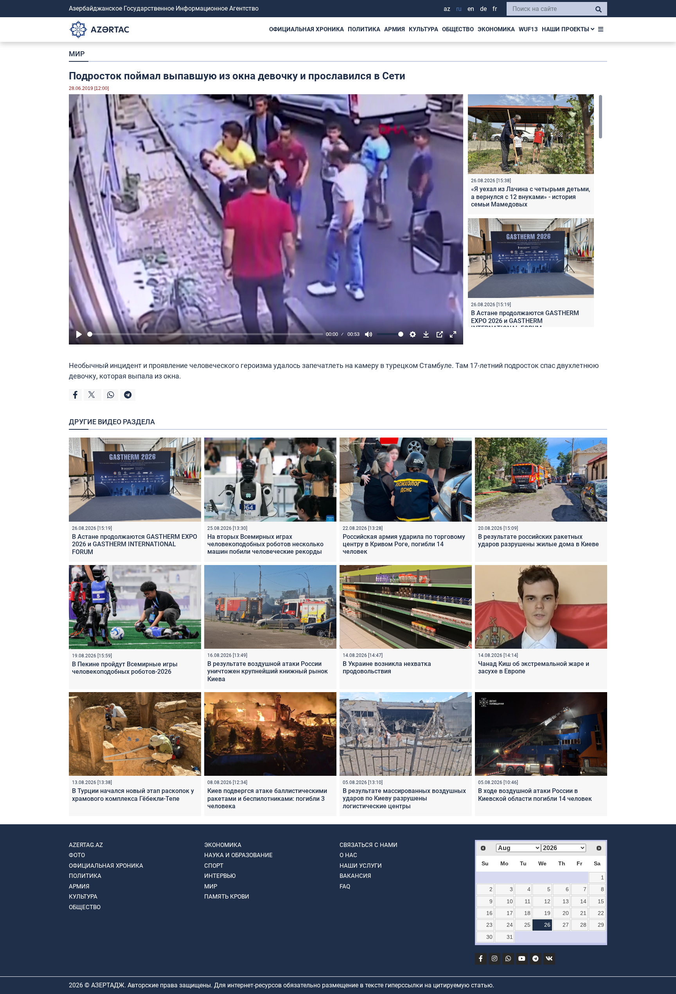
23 (489, 925)
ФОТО (77, 855)
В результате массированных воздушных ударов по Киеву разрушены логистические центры (404, 798)
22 (601, 913)
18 (527, 913)
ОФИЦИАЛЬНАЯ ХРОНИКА (306, 29)
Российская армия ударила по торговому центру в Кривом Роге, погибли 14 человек (404, 544)
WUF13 (528, 29)
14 (583, 901)
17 (510, 913)
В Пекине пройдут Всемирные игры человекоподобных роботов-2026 (125, 667)
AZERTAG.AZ (86, 845)
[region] (535, 210)
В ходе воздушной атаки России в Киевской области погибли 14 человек (535, 794)
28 (583, 925)
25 (527, 925)
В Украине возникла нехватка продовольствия (387, 667)
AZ (447, 9)
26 (547, 925)
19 (547, 913)
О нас (348, 855)
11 (527, 901)
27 (566, 925)
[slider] (205, 334)
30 (489, 937)
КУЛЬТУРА (423, 29)
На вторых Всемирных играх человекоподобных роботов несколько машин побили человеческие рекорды (265, 544)
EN (470, 9)
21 (583, 913)
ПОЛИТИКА (364, 29)
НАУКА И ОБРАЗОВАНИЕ (238, 855)
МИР (77, 54)
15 (601, 901)
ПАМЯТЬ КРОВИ (226, 896)
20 (566, 913)
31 (510, 937)
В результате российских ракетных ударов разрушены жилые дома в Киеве (538, 540)
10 (510, 901)
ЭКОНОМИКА (496, 29)
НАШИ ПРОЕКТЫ (566, 29)
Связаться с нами (368, 845)
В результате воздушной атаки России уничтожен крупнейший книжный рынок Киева (267, 671)
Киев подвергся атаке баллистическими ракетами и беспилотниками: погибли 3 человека (267, 798)
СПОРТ (213, 865)
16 (489, 913)
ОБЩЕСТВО (458, 29)
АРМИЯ (394, 29)
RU (459, 9)
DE (483, 9)
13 (566, 901)
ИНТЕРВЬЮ (220, 875)
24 (510, 925)
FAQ (345, 886)
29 (601, 925)
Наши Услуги (361, 865)
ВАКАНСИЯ (355, 875)
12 (547, 901)
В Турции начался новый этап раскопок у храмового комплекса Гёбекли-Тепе (133, 794)
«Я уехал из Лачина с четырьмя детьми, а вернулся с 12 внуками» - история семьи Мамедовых (530, 196)
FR (495, 9)
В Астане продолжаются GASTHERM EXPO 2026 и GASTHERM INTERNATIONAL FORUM (525, 320)
